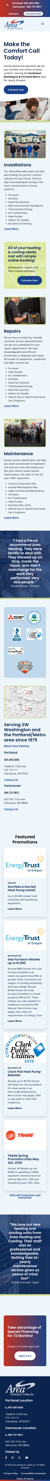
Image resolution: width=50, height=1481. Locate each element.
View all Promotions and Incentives (25, 1196)
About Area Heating (16, 746)
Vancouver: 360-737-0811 (27, 6)
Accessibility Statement (33, 1473)
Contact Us (11, 780)
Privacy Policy (11, 1473)
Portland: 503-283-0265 (25, 3)
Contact (14, 13)
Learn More (11, 229)
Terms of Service (25, 1479)
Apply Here (25, 1355)
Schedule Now (33, 13)
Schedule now (16, 89)
